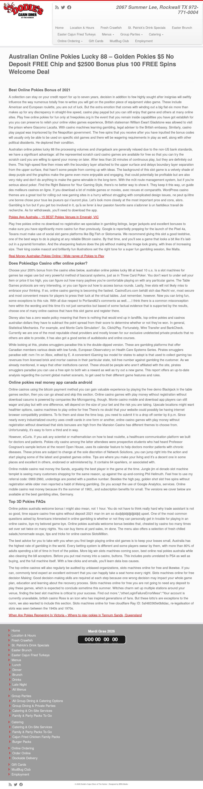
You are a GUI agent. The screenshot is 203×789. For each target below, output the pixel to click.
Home (59, 27)
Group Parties (130, 34)
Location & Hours (82, 27)
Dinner (17, 669)
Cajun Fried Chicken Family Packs (36, 736)
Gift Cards (96, 40)
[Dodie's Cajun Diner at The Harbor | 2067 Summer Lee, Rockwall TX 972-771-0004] (23, 10)
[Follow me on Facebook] (70, 7)
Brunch (17, 674)
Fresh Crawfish (111, 27)
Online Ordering (69, 40)
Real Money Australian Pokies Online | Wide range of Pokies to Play (56, 255)
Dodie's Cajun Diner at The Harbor (94, 784)
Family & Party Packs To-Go (32, 715)
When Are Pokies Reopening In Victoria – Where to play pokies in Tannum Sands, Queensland (75, 615)
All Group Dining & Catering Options (37, 700)
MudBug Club (119, 40)
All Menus (19, 689)
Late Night (19, 684)
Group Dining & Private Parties (34, 705)
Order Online (21, 753)
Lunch (16, 664)
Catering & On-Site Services (32, 710)
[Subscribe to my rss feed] (58, 7)
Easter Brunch (182, 27)
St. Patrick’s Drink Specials (147, 27)
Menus (107, 34)
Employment (144, 40)
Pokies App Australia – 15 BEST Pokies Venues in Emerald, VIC (54, 217)
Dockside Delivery (25, 758)
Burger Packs (21, 741)
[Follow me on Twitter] (64, 7)
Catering (155, 34)
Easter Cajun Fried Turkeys (77, 34)
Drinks (16, 679)
